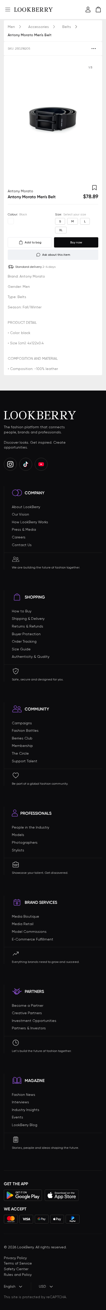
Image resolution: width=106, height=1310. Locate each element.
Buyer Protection (26, 634)
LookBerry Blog (24, 1125)
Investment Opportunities (34, 1021)
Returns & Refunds (27, 626)
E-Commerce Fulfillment (32, 939)
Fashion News (23, 1095)
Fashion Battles (25, 730)
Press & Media (24, 529)
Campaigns (22, 723)
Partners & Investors (29, 1028)
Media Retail (22, 924)
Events (17, 1117)
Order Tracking (24, 641)
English (9, 1286)
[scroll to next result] (90, 120)
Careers (18, 537)
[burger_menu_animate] (8, 9)
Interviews (20, 1102)
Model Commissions (29, 931)
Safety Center (16, 1269)
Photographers (25, 842)
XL (61, 230)
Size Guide (21, 649)
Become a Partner (27, 1005)
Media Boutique (25, 916)
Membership (22, 746)
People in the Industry (30, 827)
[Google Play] (23, 1195)
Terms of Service (18, 1263)
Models (18, 835)
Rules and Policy (18, 1275)
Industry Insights (25, 1110)
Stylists (18, 850)
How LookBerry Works (30, 522)
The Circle (20, 753)
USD (42, 1286)
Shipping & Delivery (28, 618)
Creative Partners (27, 1013)
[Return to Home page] (33, 9)
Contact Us (22, 545)
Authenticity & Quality (30, 656)
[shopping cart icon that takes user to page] (98, 9)
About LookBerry (26, 507)
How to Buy (21, 611)
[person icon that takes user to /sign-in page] (88, 9)
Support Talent (24, 761)
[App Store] (62, 1195)
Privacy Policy (15, 1258)
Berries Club (22, 738)
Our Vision (20, 514)
